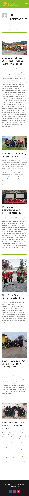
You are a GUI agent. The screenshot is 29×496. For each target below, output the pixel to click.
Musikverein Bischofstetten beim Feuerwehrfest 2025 (11, 210)
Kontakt (21, 484)
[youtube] (18, 491)
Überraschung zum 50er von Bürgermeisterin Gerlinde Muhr (13, 364)
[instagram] (14, 491)
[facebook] (10, 491)
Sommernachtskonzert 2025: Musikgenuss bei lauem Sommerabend (12, 61)
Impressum (16, 484)
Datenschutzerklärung (14, 486)
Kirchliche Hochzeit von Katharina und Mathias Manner (13, 426)
